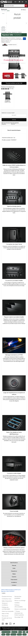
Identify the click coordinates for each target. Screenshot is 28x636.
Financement (14, 579)
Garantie (14, 576)
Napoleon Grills (14, 32)
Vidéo (14, 568)
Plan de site (5, 616)
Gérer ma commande (7, 611)
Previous (2, 76)
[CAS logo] (7, 2)
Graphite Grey (8, 101)
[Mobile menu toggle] (2, 6)
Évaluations (14, 571)
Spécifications (14, 562)
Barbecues (9, 32)
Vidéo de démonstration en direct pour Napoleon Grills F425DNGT (11, 590)
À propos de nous (7, 596)
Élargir (24, 38)
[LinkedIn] (3, 624)
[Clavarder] (19, 2)
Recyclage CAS (19, 617)
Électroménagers (4, 32)
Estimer (14, 119)
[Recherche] (26, 5)
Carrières (17, 602)
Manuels (14, 565)
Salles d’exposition (7, 601)
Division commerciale (20, 609)
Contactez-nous (6, 598)
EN (22, 2)
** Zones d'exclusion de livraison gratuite (19, 613)
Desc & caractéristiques (14, 130)
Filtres (24, 9)
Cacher (8, 10)
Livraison (14, 585)
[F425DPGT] (7, 95)
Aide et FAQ (5, 613)
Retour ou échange (20, 600)
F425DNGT (20, 32)
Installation (14, 582)
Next (25, 76)
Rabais (14, 574)
